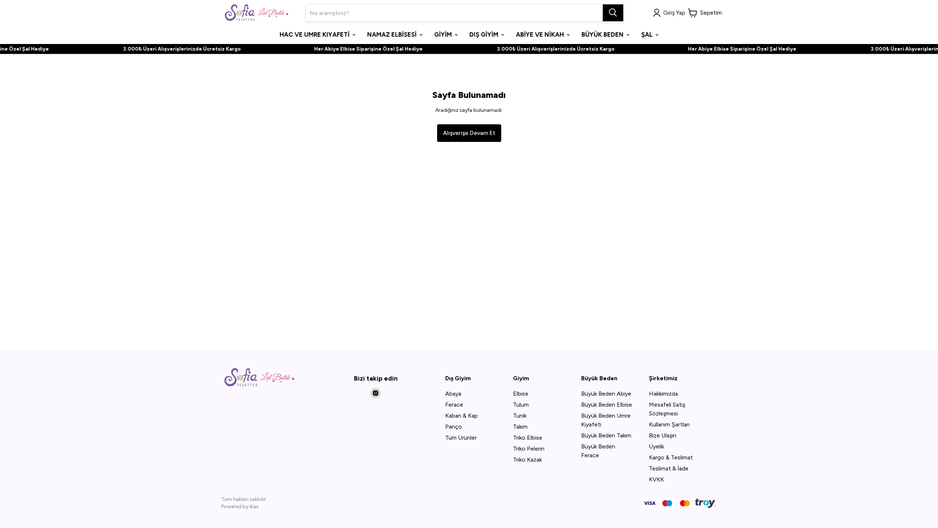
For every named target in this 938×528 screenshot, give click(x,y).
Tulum (521, 404)
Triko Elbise (527, 437)
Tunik (520, 415)
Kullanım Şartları (669, 424)
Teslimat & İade (668, 468)
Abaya (453, 393)
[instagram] (375, 393)
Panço (453, 426)
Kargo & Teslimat (671, 457)
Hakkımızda (663, 393)
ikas (254, 506)
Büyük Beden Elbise (606, 404)
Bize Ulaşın (662, 435)
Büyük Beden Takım (606, 435)
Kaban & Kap (461, 415)
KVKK (656, 479)
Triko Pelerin (528, 448)
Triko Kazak (527, 459)
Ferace (454, 404)
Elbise (520, 393)
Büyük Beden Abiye (606, 393)
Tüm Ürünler (461, 437)
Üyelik (656, 446)
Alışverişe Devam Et (469, 132)
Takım (520, 426)
